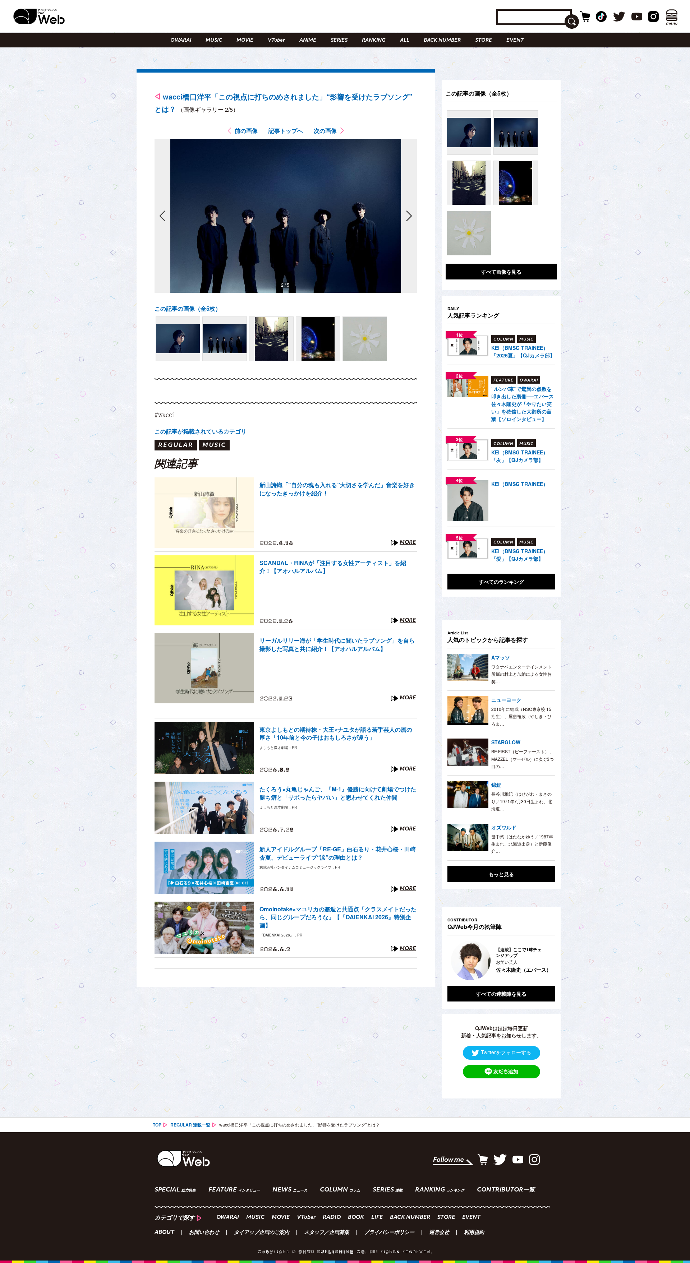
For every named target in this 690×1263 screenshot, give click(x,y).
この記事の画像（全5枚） (188, 308)
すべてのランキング (501, 581)
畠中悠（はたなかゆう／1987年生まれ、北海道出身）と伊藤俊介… (522, 843)
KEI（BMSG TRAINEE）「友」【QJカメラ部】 (519, 456)
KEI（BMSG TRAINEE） (519, 483)
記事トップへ (285, 130)
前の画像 (246, 130)
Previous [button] (454, 960)
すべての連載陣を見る (501, 993)
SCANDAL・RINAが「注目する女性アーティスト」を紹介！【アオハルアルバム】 (332, 567)
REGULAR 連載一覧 (190, 1124)
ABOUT (164, 1232)
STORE (483, 40)
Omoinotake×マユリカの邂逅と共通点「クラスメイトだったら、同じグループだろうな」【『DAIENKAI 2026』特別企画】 (338, 917)
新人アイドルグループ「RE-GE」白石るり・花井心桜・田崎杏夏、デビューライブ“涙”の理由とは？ (337, 853)
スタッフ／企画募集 (326, 1232)
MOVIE (244, 40)
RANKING (374, 40)
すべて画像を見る (501, 271)
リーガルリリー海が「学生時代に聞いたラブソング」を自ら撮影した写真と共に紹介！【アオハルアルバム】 (337, 644)
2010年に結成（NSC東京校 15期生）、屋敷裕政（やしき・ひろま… (521, 716)
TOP (157, 1124)
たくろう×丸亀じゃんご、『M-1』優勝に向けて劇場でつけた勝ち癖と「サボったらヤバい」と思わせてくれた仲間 (337, 793)
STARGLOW (505, 742)
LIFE (377, 1217)
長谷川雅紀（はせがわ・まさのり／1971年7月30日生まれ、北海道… (521, 801)
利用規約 (474, 1232)
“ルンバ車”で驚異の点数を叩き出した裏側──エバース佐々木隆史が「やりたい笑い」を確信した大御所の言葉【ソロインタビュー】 (522, 403)
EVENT (515, 40)
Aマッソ (500, 657)
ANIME (307, 40)
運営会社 (439, 1232)
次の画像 (325, 130)
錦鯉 (496, 784)
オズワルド (503, 827)
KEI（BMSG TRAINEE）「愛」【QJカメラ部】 (519, 554)
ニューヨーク (506, 699)
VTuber (276, 40)
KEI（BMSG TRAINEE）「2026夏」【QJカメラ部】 (523, 351)
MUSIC (214, 40)
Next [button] (542, 960)
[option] (501, 960)
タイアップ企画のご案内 (261, 1232)
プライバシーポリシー (389, 1232)
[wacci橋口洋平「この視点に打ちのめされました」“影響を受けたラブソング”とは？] (178, 338)
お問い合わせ (204, 1232)
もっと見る (501, 874)
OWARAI (180, 40)
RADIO (332, 1217)
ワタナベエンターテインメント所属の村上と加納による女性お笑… (521, 673)
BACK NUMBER (442, 40)
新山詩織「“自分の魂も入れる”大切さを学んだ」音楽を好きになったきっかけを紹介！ (337, 489)
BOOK (356, 1217)
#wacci (164, 414)
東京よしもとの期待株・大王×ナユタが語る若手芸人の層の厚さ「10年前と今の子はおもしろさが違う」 (335, 733)
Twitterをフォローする (506, 1052)
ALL (404, 40)
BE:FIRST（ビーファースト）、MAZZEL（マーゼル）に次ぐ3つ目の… (522, 758)
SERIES (339, 40)
